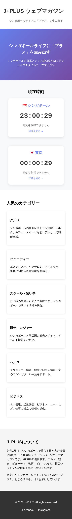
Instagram (44, 510)
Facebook (28, 510)
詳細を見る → (36, 131)
